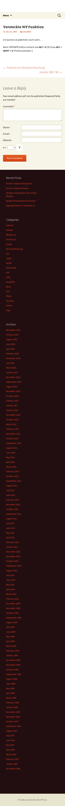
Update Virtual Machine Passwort (21, 200)
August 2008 (11, 679)
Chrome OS (11, 239)
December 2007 (13, 712)
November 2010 (13, 556)
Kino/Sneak (11, 267)
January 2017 (12, 405)
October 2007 (12, 721)
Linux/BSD (26, 31)
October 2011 (12, 509)
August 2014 (11, 448)
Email (7, 133)
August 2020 (11, 386)
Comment (9, 106)
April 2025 (10, 348)
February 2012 (12, 499)
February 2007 (12, 759)
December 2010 (13, 551)
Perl (8, 291)
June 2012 (10, 495)
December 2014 (13, 433)
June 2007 (10, 740)
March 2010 (11, 594)
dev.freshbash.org (14, 249)
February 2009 (12, 650)
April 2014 (10, 462)
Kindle (9, 263)
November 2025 (13, 330)
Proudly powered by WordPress (32, 799)
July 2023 (10, 363)
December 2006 (13, 768)
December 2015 (13, 414)
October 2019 (12, 396)
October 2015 (12, 419)
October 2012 (12, 476)
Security (10, 300)
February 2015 (12, 429)
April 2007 (10, 749)
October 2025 (12, 334)
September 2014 (13, 443)
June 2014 (10, 452)
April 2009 (10, 641)
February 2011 (12, 542)
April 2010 (10, 589)
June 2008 (10, 683)
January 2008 (12, 707)
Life (7, 272)
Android (9, 225)
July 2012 (10, 490)
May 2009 (10, 636)
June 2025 (10, 344)
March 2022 (11, 367)
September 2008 (13, 674)
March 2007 (11, 754)
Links (8, 277)
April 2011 (10, 537)
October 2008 (12, 669)
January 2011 (12, 547)
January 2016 (12, 410)
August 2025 (11, 339)
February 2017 (12, 400)
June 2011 (10, 528)
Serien (9, 305)
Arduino (9, 230)
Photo (8, 296)
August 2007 (11, 730)
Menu (6, 15)
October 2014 (12, 438)
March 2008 (11, 697)
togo (8, 310)
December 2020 (13, 377)
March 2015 (11, 424)
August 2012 (11, 485)
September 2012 (13, 481)
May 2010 (10, 584)
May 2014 (10, 457)
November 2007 (13, 716)
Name (7, 127)
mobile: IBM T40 (50, 72)
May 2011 (10, 532)
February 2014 (12, 471)
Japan (8, 258)
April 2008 (10, 693)
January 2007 (12, 763)
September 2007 (13, 726)
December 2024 (13, 358)
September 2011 (13, 514)
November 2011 (13, 504)
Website (7, 140)
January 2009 (12, 655)
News (8, 286)
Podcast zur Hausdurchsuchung (24, 67)
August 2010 (11, 570)
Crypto (9, 244)
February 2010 (12, 598)
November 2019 (13, 391)
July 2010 (10, 575)
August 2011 (11, 518)
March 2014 (11, 466)
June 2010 (10, 580)
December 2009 (13, 603)
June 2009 (10, 631)
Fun (7, 253)
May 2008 (10, 688)
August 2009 (11, 622)
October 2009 (12, 613)
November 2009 (13, 608)
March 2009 (11, 646)
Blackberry (11, 234)
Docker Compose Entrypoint (19, 183)
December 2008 (13, 660)
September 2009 (13, 617)
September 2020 (13, 381)
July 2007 (10, 735)
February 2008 (12, 702)
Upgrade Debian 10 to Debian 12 (20, 205)
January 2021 (12, 372)
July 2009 (10, 627)
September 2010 (13, 565)
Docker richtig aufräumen (17, 188)
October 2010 (12, 561)
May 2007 (10, 745)
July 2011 (10, 523)
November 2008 (13, 664)
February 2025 (12, 353)
